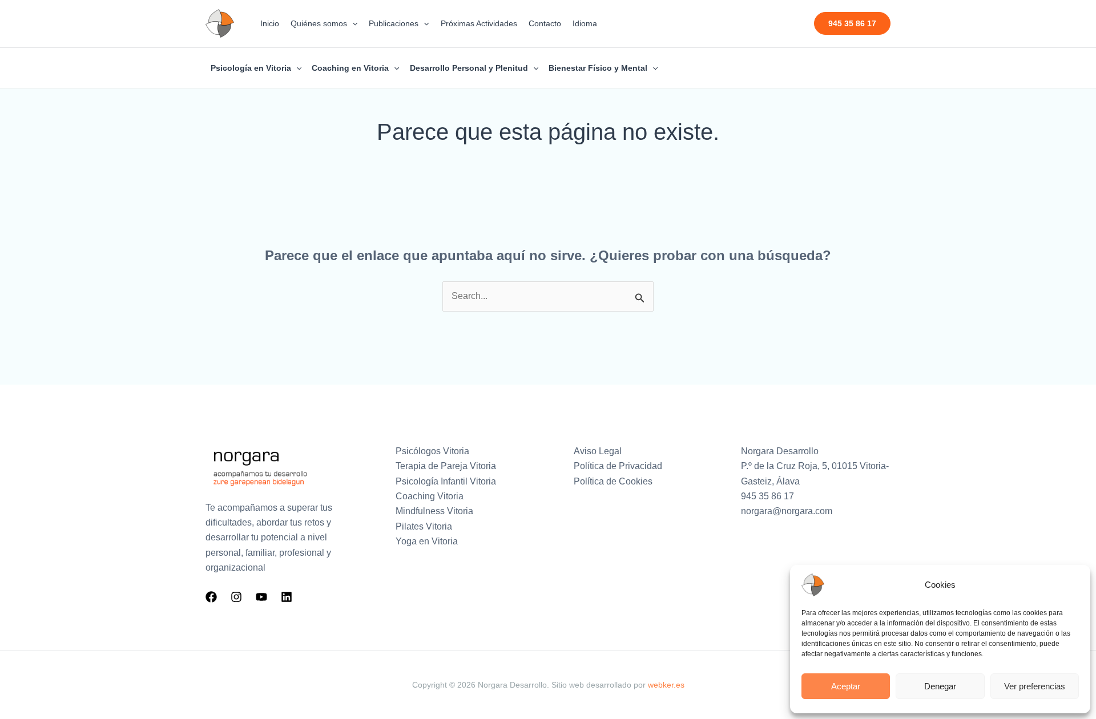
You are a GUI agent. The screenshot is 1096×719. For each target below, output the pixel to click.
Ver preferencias (1034, 686)
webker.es (666, 684)
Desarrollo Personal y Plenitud (469, 67)
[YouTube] (261, 597)
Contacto (545, 23)
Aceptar (845, 686)
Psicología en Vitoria (251, 67)
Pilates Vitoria (424, 526)
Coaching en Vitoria (350, 67)
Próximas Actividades (479, 23)
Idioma (585, 23)
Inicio (269, 23)
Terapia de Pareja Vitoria (446, 466)
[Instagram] (236, 597)
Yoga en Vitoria (427, 541)
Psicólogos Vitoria (432, 451)
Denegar (940, 686)
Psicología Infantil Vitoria (446, 481)
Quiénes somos (319, 23)
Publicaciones (393, 23)
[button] (352, 23)
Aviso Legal (598, 451)
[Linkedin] (286, 597)
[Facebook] (211, 597)
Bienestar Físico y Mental (598, 67)
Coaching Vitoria (430, 496)
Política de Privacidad (618, 466)
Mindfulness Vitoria (434, 511)
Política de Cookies (613, 481)
